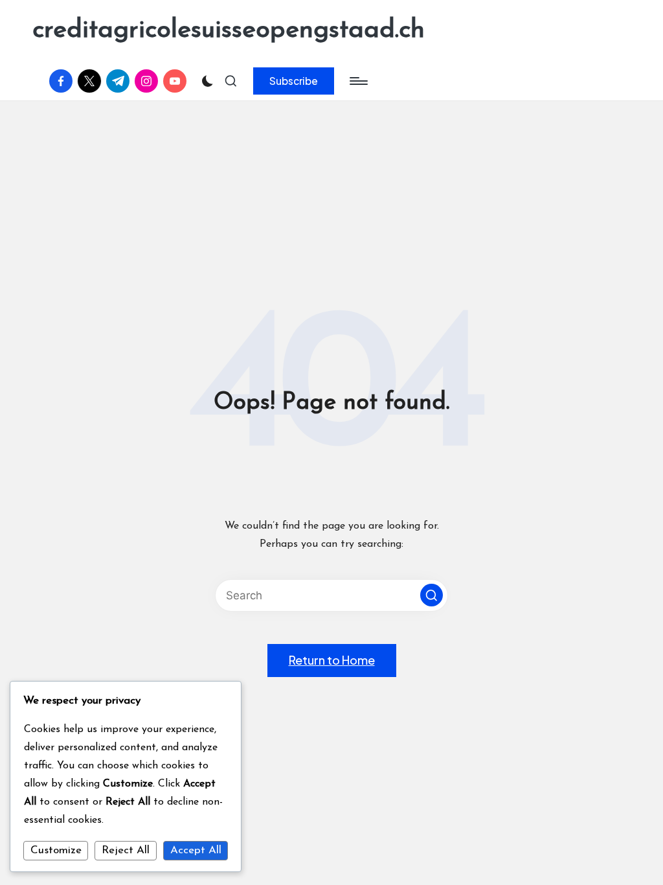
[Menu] (358, 81)
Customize (56, 850)
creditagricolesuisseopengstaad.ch (228, 30)
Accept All (195, 850)
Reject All (126, 850)
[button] (293, 81)
